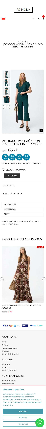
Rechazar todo (23, 424)
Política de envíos (8, 384)
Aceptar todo (23, 411)
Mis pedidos (6, 364)
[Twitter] (14, 193)
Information (10, 209)
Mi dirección (6, 367)
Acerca (4, 342)
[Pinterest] (18, 193)
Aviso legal (5, 351)
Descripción (10, 204)
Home (22, 41)
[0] (43, 19)
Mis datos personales (9, 370)
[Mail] (21, 193)
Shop (26, 41)
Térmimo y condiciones (9, 348)
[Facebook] (11, 193)
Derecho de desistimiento (10, 354)
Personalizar (23, 417)
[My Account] (38, 19)
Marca (7, 214)
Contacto (5, 345)
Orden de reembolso (8, 381)
